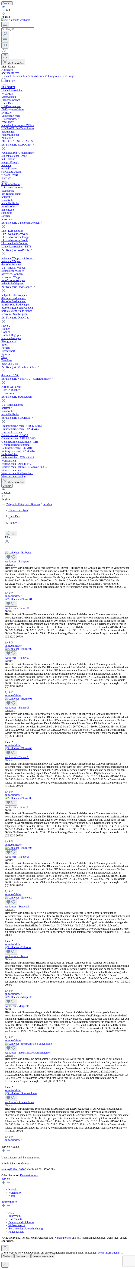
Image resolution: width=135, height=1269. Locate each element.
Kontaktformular (29, 1175)
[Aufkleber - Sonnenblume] (21, 1093)
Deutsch (6, 10)
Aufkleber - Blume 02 (17, 657)
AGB (11, 1212)
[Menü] (4, 24)
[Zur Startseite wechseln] (15, 19)
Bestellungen (69, 76)
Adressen (39, 76)
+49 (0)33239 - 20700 (13, 1169)
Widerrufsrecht (16, 1225)
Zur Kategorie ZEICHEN (16, 417)
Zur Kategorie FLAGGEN (16, 144)
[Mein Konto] (4, 56)
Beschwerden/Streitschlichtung (25, 1228)
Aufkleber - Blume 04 (17, 757)
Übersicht (7, 76)
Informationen (9, 1201)
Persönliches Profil (23, 76)
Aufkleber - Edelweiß (17, 906)
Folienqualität (16, 1231)
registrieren (13, 72)
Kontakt (12, 1189)
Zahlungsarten (53, 76)
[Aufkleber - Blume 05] (18, 798)
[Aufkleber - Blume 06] (18, 847)
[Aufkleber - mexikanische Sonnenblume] (28, 1043)
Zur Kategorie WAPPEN (15, 250)
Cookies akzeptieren (43, 1256)
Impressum (14, 1215)
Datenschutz (15, 1219)
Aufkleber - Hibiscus (16, 956)
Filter (13, 534)
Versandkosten (63, 1237)
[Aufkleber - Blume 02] (18, 648)
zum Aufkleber (13, 595)
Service (5, 1178)
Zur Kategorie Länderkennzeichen (20, 222)
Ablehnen (7, 1256)
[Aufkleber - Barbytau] (18, 552)
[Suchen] (4, 34)
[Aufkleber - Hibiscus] (18, 947)
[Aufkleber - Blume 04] (18, 748)
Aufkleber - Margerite (17, 1005)
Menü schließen (16, 63)
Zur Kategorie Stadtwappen (17, 286)
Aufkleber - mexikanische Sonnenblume (27, 1052)
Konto (11, 1195)
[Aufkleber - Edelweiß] (18, 897)
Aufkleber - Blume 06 (17, 856)
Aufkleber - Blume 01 (17, 608)
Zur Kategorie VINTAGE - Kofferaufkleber (26, 378)
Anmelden (7, 69)
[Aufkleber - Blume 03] (18, 698)
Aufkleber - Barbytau (17, 561)
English (5, 16)
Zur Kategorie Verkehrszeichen (19, 367)
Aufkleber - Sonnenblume (19, 1102)
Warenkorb (14, 1192)
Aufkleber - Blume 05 (17, 807)
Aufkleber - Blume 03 (17, 707)
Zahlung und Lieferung (21, 1222)
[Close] (4, 1265)
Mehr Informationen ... (110, 1252)
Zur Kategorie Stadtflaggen (16, 396)
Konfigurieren (22, 1256)
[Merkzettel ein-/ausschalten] (11, 557)
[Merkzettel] (3, 51)
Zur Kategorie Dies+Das (15, 317)
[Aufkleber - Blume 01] (18, 599)
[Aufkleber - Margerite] (18, 997)
